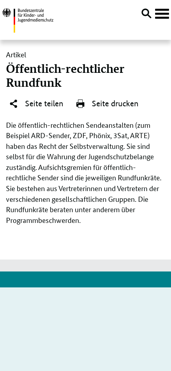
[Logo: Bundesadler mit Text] (27, 19)
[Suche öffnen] (146, 14)
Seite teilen (43, 103)
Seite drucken (114, 103)
